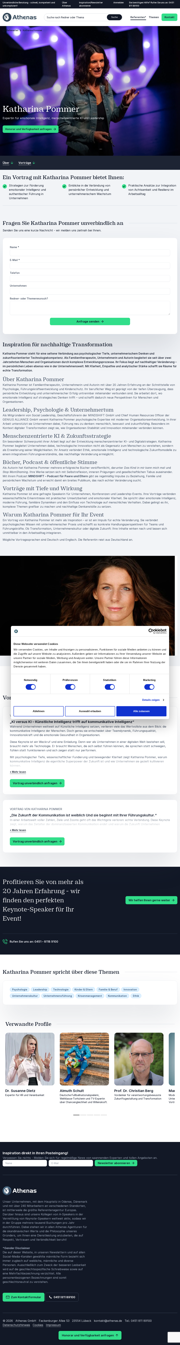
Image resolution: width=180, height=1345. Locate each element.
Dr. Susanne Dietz (20, 1091)
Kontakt (169, 17)
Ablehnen (38, 711)
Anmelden (118, 2)
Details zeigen (151, 699)
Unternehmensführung (58, 995)
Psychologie (19, 989)
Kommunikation (117, 995)
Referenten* (138, 17)
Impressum (53, 1325)
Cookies (38, 1325)
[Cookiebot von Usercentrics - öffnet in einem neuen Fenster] (151, 631)
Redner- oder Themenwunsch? (29, 298)
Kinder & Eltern (84, 989)
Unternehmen (18, 285)
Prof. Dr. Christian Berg (133, 1091)
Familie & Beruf (108, 989)
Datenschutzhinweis (16, 1325)
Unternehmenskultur (25, 995)
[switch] (70, 687)
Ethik (136, 995)
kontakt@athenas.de (108, 1320)
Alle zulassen (141, 711)
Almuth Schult (72, 1091)
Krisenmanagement (90, 995)
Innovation (130, 989)
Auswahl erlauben (90, 711)
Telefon (15, 272)
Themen (154, 17)
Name (14, 247)
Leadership (40, 989)
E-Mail (15, 259)
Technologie (61, 989)
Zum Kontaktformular (25, 1297)
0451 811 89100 (63, 1297)
